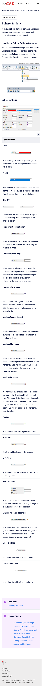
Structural (5, 673)
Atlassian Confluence (26, 683)
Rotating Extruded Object (24, 626)
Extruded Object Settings (24, 623)
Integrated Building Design (10, 10)
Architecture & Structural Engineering (24, 3)
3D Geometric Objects (31, 10)
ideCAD (4, 668)
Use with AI (9, 17)
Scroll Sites (13, 683)
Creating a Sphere (16, 606)
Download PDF (7, 676)
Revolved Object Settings (24, 637)
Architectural (6, 671)
